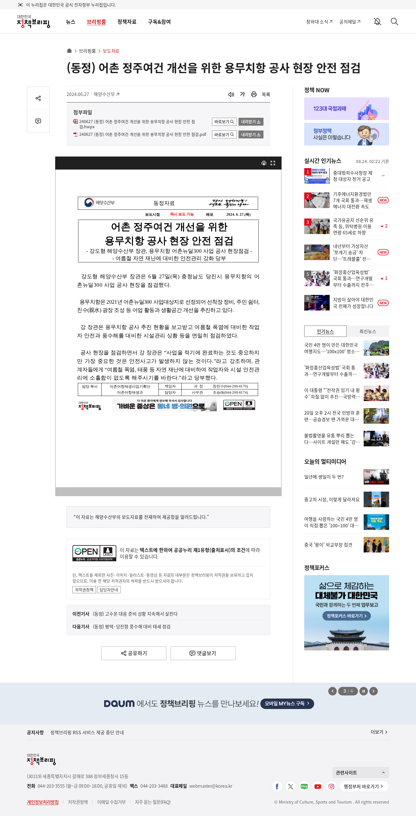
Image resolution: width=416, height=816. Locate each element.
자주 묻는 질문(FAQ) (152, 802)
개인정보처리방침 (43, 802)
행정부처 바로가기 (361, 786)
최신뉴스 (367, 331)
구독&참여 (159, 21)
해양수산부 (106, 94)
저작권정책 (84, 589)
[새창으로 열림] (253, 94)
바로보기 (222, 121)
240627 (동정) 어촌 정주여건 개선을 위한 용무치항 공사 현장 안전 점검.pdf (142, 134)
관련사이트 (346, 772)
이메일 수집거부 (111, 802)
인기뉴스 (325, 331)
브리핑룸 (96, 21)
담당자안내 (109, 589)
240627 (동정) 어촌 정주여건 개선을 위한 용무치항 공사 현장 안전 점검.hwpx (137, 124)
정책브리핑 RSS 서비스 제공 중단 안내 (87, 732)
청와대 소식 (317, 21)
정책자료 (127, 21)
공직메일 (347, 21)
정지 (363, 691)
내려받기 (248, 121)
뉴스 (71, 21)
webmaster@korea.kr (210, 786)
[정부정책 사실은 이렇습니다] (346, 134)
